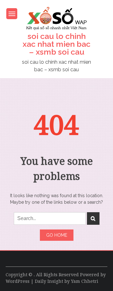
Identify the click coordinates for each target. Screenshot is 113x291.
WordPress (18, 281)
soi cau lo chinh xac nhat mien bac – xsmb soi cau (56, 44)
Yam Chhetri (84, 281)
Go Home (56, 235)
